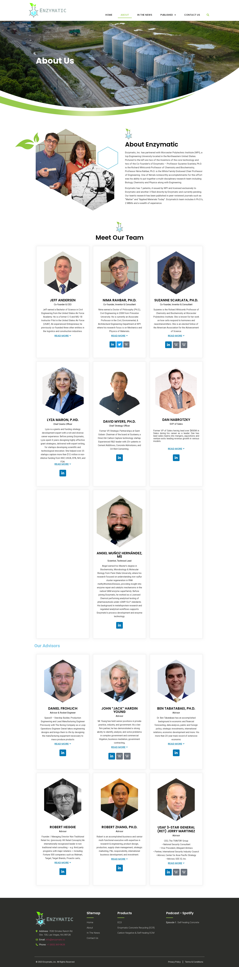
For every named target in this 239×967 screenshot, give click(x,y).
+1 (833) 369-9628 (56, 944)
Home (108, 14)
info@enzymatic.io (55, 939)
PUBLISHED (166, 14)
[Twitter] (119, 344)
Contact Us (192, 14)
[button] (208, 15)
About (125, 14)
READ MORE (61, 335)
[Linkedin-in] (113, 344)
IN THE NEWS (144, 14)
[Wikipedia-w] (126, 344)
